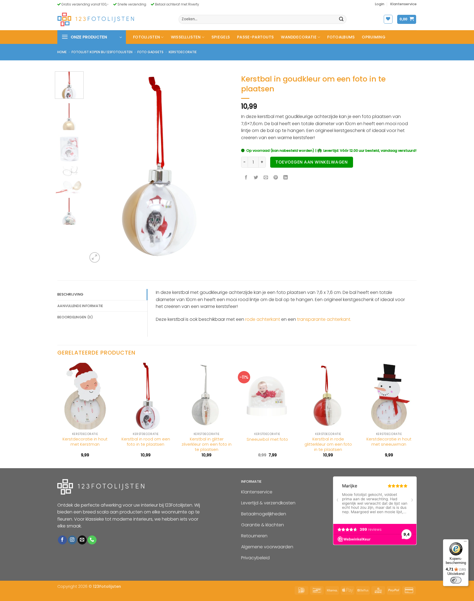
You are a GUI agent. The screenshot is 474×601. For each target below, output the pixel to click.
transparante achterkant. (324, 319)
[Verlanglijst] (388, 19)
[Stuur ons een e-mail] (82, 540)
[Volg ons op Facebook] (62, 540)
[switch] (455, 580)
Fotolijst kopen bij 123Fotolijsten (102, 52)
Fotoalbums (341, 37)
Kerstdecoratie (183, 52)
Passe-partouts (255, 37)
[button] (379, 4)
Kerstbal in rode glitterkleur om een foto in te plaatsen (328, 444)
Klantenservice (403, 4)
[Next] (223, 167)
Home (62, 52)
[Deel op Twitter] (256, 177)
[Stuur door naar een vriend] (265, 177)
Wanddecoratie (299, 37)
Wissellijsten (186, 37)
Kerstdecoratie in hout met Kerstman (85, 442)
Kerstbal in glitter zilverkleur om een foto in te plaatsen (207, 444)
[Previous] (97, 167)
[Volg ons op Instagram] (72, 540)
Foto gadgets (150, 52)
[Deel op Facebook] (246, 177)
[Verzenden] (341, 19)
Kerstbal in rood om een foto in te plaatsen (146, 442)
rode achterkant (262, 319)
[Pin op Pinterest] (275, 177)
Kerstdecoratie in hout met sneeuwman (388, 442)
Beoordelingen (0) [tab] (75, 317)
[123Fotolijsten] (95, 19)
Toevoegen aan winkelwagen (311, 162)
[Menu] (465, 542)
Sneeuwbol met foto (267, 439)
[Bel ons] (92, 540)
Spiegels (220, 37)
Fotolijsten (146, 37)
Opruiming (373, 37)
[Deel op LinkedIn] (285, 177)
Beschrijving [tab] (70, 294)
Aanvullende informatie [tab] (80, 306)
